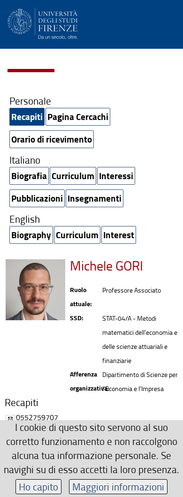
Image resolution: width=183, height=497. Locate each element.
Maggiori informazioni (118, 486)
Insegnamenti (95, 198)
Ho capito (38, 486)
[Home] (42, 22)
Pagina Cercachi (77, 116)
